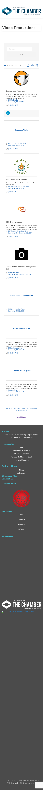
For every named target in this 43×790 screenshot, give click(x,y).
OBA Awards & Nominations (21, 438)
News (21, 470)
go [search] (22, 54)
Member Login (9, 483)
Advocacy (21, 473)
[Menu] (32, 2)
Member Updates (21, 454)
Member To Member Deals (21, 457)
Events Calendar (21, 408)
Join (21, 448)
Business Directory (11, 408)
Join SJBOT (23, 410)
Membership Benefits (21, 451)
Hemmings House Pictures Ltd (18, 179)
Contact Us (7, 479)
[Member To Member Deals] (8, 114)
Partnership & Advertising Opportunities (21, 435)
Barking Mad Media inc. (15, 91)
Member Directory (21, 460)
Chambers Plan (9, 476)
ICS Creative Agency (14, 222)
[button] (5, 66)
